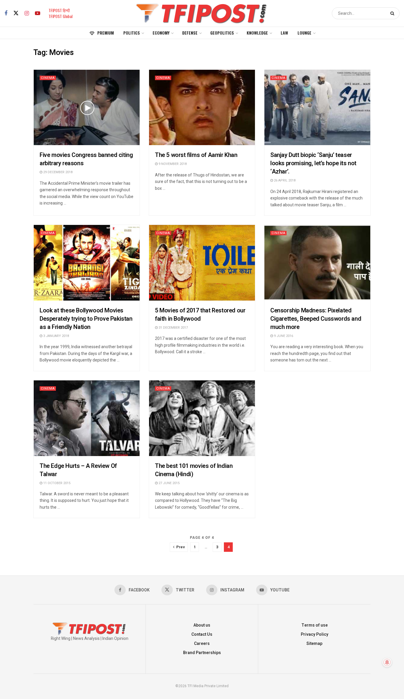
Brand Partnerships (202, 653)
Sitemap (314, 643)
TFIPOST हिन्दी (59, 10)
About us (201, 625)
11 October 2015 (56, 483)
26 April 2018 (284, 180)
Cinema (48, 78)
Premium (105, 33)
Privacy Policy (314, 634)
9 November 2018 (172, 163)
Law (284, 33)
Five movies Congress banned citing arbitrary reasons (86, 159)
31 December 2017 (173, 327)
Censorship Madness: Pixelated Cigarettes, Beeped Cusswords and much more (315, 318)
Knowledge (257, 33)
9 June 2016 (283, 335)
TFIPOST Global (60, 16)
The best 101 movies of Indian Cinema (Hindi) (193, 470)
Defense (190, 33)
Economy (161, 33)
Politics (131, 33)
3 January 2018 (55, 335)
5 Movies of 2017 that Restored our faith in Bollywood (200, 314)
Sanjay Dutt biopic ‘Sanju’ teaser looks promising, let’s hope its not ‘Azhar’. (313, 163)
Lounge (304, 33)
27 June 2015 (169, 483)
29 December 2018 (57, 172)
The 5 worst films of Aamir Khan (196, 155)
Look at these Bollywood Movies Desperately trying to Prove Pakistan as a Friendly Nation (86, 318)
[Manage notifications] (387, 662)
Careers (202, 643)
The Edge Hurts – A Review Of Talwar (78, 470)
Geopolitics (222, 33)
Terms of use (314, 625)
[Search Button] (393, 13)
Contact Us (201, 634)
